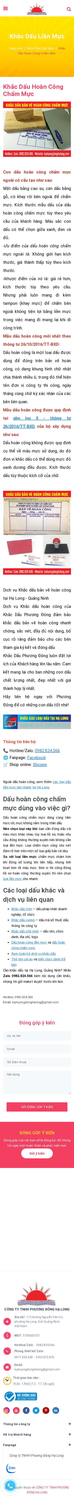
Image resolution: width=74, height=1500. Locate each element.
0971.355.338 (23, 1357)
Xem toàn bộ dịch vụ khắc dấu (33, 954)
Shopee (40, 764)
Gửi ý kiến (37, 1153)
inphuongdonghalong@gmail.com (35, 1002)
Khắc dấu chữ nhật (25, 931)
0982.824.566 (47, 750)
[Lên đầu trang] (64, 1484)
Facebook (36, 757)
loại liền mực (12, 879)
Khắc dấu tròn (21, 909)
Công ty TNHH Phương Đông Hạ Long (36, 1456)
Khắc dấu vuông (23, 920)
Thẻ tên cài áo (22, 959)
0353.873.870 (45, 1357)
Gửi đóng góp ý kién (37, 1107)
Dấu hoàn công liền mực (29, 942)
